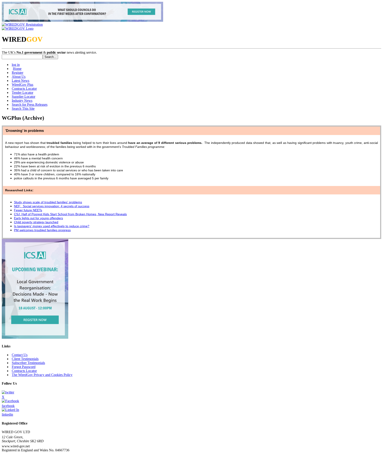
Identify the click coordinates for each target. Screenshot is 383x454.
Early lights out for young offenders (38, 218)
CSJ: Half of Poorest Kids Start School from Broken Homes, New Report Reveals (70, 214)
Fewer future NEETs (28, 210)
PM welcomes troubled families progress (42, 230)
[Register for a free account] (22, 24)
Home (17, 68)
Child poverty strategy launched (36, 222)
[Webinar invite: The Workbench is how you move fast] (82, 20)
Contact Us (19, 355)
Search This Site (23, 108)
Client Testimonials (25, 359)
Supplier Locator (23, 96)
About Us (18, 76)
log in (16, 65)
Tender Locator (22, 92)
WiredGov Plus (22, 84)
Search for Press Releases (29, 104)
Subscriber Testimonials (28, 363)
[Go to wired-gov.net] (17, 28)
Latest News (20, 80)
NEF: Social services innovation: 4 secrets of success (51, 206)
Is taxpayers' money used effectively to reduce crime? (51, 226)
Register (17, 72)
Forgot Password (23, 367)
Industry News (22, 100)
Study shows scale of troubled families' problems (48, 202)
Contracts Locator (24, 88)
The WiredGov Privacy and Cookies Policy (42, 375)
